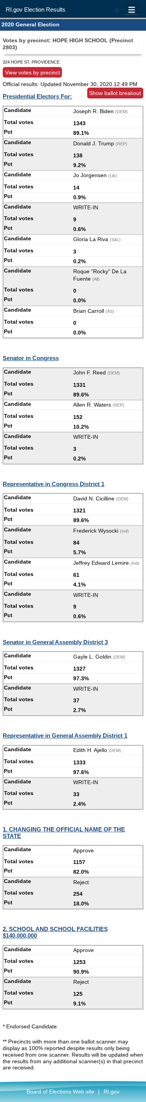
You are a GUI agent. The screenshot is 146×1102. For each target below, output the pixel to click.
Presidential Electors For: (37, 96)
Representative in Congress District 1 (53, 484)
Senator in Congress (31, 358)
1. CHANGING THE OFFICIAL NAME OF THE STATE (64, 832)
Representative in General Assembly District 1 (65, 735)
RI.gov (112, 1091)
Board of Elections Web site (60, 1091)
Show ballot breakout (115, 93)
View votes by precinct (32, 72)
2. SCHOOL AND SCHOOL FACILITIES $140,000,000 (55, 932)
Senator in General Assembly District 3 (55, 642)
